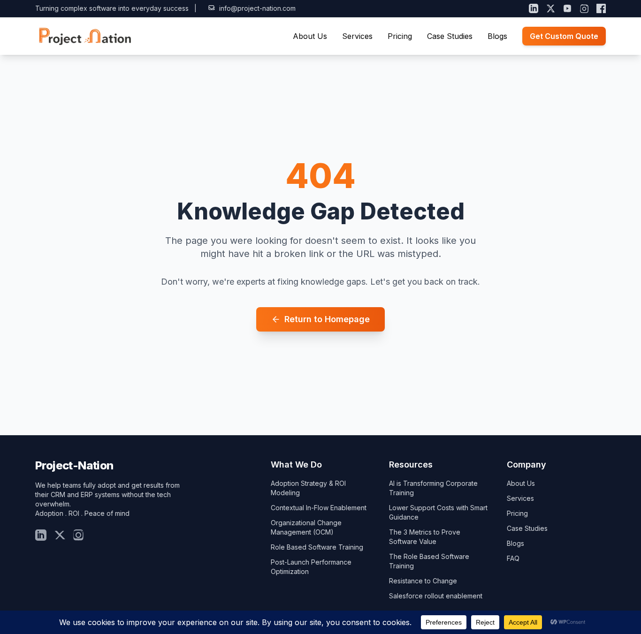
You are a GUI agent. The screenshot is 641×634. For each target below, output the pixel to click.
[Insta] (78, 535)
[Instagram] (584, 8)
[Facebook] (601, 8)
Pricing (400, 36)
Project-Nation (74, 465)
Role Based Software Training (317, 547)
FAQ (513, 558)
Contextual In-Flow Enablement (318, 508)
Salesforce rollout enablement (435, 596)
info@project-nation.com (257, 8)
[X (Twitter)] (550, 8)
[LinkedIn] (533, 8)
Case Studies (450, 36)
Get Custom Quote (564, 36)
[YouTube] (567, 8)
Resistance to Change (423, 581)
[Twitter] (59, 535)
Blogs (497, 36)
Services (357, 36)
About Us (310, 36)
